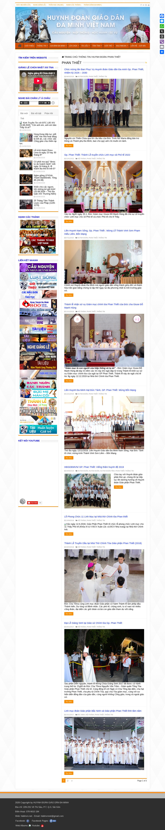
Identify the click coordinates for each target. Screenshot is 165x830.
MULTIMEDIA (121, 46)
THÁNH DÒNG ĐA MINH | (93, 5)
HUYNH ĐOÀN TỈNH (107, 471)
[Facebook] (141, 5)
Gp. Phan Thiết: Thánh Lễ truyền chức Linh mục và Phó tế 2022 (97, 155)
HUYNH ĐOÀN (99, 57)
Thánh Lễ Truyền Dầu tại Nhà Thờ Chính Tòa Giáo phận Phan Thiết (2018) (103, 543)
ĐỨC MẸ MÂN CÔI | (23, 5)
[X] (161, 31)
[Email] (161, 46)
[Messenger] (161, 21)
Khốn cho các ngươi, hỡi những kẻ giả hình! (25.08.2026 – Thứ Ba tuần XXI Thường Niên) (45, 190)
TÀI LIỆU (84, 46)
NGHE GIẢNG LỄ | (39, 5)
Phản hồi (48, 113)
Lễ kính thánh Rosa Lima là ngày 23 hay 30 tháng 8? (45, 152)
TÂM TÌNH (96, 46)
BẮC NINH (81, 715)
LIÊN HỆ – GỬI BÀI (138, 46)
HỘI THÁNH (81, 159)
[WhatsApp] (161, 26)
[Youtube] (149, 5)
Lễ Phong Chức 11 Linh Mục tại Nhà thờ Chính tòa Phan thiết (96, 516)
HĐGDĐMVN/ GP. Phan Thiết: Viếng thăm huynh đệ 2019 (94, 467)
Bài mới (24, 113)
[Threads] (161, 36)
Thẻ (22, 118)
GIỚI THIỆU (29, 46)
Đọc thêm (69, 145)
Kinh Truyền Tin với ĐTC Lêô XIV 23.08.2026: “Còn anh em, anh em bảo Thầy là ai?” (38, 125)
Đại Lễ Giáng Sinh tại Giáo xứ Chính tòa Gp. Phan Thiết (93, 623)
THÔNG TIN (41, 46)
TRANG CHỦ (19, 45)
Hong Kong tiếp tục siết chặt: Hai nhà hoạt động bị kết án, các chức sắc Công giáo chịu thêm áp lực (38, 139)
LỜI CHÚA (73, 46)
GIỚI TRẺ (108, 46)
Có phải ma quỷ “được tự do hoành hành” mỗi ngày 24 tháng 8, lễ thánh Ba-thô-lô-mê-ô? (44, 165)
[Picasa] (146, 5)
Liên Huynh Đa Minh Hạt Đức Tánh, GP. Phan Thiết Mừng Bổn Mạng (100, 390)
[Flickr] (143, 5)
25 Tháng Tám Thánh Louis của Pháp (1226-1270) (44, 202)
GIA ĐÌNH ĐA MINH (57, 46)
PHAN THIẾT (93, 76)
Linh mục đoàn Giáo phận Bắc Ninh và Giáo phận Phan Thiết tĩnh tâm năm (102, 711)
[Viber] (161, 41)
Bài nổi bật (36, 113)
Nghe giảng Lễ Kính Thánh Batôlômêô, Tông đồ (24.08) (45, 177)
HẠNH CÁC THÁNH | (73, 5)
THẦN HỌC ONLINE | (56, 5)
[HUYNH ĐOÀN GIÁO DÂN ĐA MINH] (82, 25)
